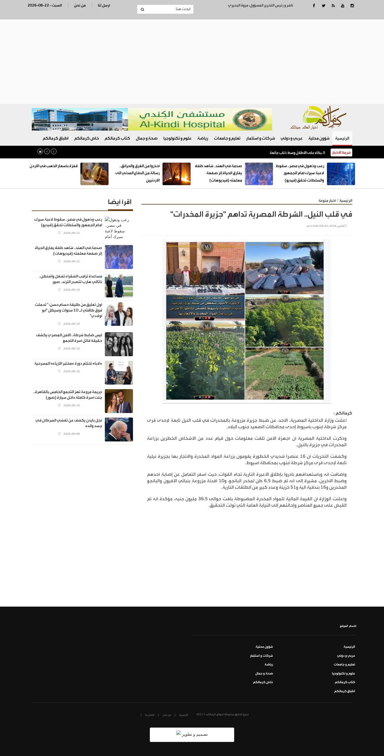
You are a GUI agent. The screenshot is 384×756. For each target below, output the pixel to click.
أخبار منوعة (327, 200)
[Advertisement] (192, 61)
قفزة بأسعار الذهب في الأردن (54, 166)
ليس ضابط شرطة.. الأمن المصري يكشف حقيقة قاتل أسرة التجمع (69, 338)
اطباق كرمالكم (56, 138)
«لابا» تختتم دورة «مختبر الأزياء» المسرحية (68, 363)
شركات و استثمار (260, 138)
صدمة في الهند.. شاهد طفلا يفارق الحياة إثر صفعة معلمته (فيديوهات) (218, 173)
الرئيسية (342, 138)
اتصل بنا (149, 715)
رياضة (202, 138)
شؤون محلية (318, 138)
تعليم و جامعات (227, 138)
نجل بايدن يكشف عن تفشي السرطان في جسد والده (68, 423)
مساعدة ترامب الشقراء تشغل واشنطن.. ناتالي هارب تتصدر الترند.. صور (70, 279)
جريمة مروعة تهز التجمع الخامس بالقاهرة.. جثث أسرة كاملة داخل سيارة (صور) (67, 394)
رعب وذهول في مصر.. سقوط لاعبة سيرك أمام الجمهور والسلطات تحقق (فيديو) (300, 173)
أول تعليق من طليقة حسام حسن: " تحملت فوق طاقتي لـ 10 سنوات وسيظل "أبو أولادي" (68, 310)
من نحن (80, 5)
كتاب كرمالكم (117, 138)
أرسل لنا (104, 5)
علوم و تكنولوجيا (177, 138)
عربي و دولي (292, 138)
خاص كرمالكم (86, 138)
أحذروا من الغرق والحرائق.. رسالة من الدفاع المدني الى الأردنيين (137, 173)
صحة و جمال (147, 138)
